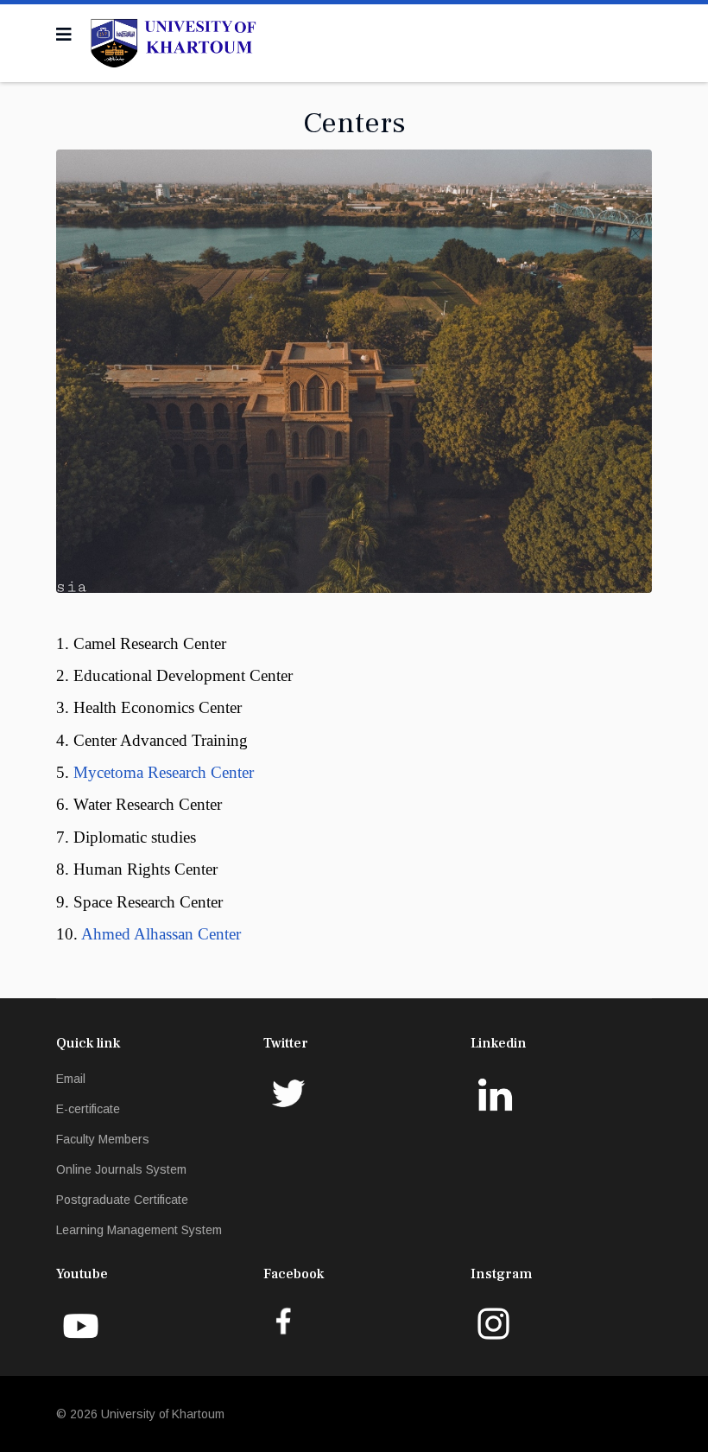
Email (70, 1079)
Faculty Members (102, 1139)
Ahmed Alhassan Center (161, 934)
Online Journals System (121, 1169)
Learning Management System (139, 1230)
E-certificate (88, 1109)
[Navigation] (64, 34)
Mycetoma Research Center (163, 772)
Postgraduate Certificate (122, 1200)
